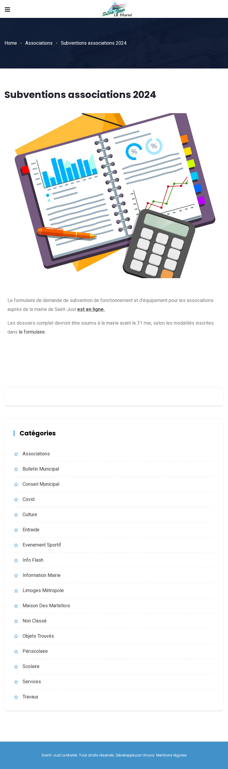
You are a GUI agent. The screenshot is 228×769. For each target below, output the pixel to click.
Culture (30, 514)
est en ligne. (91, 309)
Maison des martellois (46, 605)
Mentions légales (171, 755)
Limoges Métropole (43, 590)
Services (32, 681)
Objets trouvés (38, 636)
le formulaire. (32, 332)
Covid (28, 499)
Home (10, 43)
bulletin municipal (41, 469)
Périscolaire (35, 651)
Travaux (30, 697)
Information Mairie (42, 575)
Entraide (31, 530)
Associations (39, 43)
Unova (148, 755)
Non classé (35, 621)
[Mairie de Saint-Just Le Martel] (117, 9)
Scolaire (31, 666)
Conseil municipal (41, 484)
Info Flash (33, 560)
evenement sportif (42, 545)
